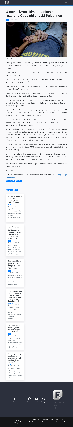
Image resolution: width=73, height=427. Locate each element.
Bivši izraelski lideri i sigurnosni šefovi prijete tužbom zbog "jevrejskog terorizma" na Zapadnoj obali (15, 296)
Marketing (45, 419)
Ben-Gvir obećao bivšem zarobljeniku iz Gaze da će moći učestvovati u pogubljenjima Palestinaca (14, 232)
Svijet (7, 19)
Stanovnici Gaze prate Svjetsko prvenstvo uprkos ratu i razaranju (15, 329)
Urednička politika (56, 419)
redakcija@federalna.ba (58, 408)
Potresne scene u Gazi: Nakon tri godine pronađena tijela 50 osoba (15, 199)
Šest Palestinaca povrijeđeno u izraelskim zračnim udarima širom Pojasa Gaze (15, 358)
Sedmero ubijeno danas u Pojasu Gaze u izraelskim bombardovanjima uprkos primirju (15, 265)
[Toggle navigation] (66, 2)
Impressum (35, 419)
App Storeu (11, 177)
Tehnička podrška (34, 422)
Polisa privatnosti (60, 422)
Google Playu (62, 175)
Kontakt (47, 424)
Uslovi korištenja (47, 422)
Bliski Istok (10, 303)
